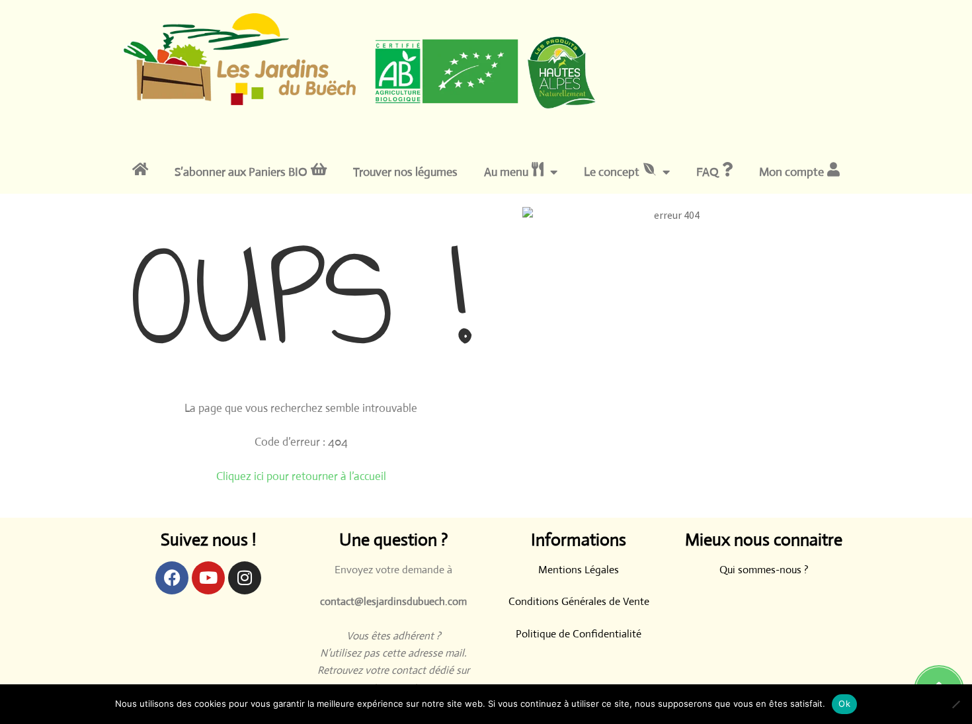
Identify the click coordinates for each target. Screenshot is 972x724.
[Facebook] (171, 577)
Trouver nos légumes (405, 172)
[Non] (955, 704)
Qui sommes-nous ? (764, 570)
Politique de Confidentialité (578, 634)
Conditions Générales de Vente (578, 601)
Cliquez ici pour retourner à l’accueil (301, 476)
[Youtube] (208, 577)
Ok (844, 703)
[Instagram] (244, 577)
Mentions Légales (578, 570)
